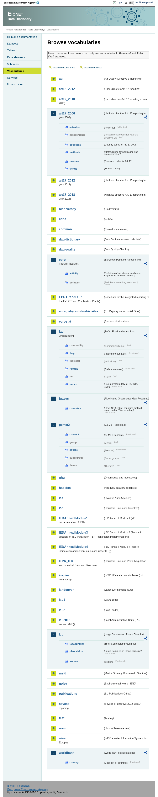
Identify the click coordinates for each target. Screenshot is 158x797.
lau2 (62, 610)
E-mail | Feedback (18, 785)
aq (61, 78)
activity (74, 273)
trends (73, 168)
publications (68, 693)
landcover (66, 589)
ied (61, 508)
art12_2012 (67, 89)
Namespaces (15, 84)
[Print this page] (126, 3)
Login (120, 2)
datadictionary (69, 239)
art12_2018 (67, 99)
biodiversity (67, 209)
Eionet (22, 30)
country (74, 762)
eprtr (62, 259)
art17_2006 (67, 113)
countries (75, 144)
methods (75, 152)
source (74, 449)
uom (62, 728)
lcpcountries (77, 643)
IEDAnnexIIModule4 (73, 546)
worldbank (66, 752)
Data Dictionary (36, 30)
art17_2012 (67, 180)
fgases (64, 398)
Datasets (12, 43)
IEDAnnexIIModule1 (73, 518)
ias (61, 498)
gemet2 (64, 424)
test (61, 718)
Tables (11, 50)
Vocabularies (15, 70)
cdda (62, 219)
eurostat (65, 321)
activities (75, 127)
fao (61, 331)
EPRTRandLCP (70, 297)
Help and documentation (22, 36)
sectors (74, 661)
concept (74, 434)
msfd (62, 673)
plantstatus (76, 651)
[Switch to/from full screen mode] (131, 3)
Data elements (16, 57)
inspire (64, 575)
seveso (64, 703)
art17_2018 (67, 194)
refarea (74, 368)
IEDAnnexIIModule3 (73, 532)
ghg (62, 477)
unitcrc (74, 384)
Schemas (12, 64)
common (65, 229)
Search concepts (93, 67)
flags (72, 353)
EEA (23, 3)
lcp (61, 634)
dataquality (67, 249)
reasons (74, 161)
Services (12, 77)
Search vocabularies (64, 67)
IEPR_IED (66, 561)
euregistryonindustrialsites (78, 311)
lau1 (62, 599)
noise (63, 683)
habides (65, 487)
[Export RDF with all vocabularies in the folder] (145, 117)
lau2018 (64, 620)
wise (62, 738)
